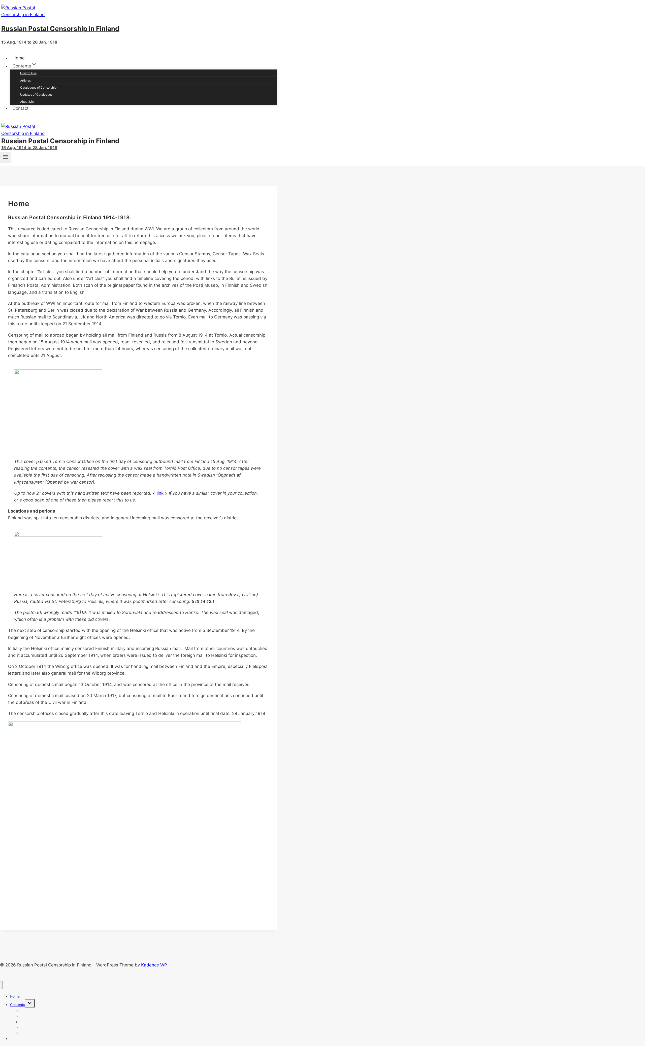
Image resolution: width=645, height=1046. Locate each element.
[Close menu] (1, 985)
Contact (20, 108)
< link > (160, 493)
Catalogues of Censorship (38, 87)
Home (19, 57)
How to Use (28, 73)
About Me (27, 101)
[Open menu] (5, 157)
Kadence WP (154, 964)
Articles (25, 80)
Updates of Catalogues (36, 94)
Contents (17, 1004)
